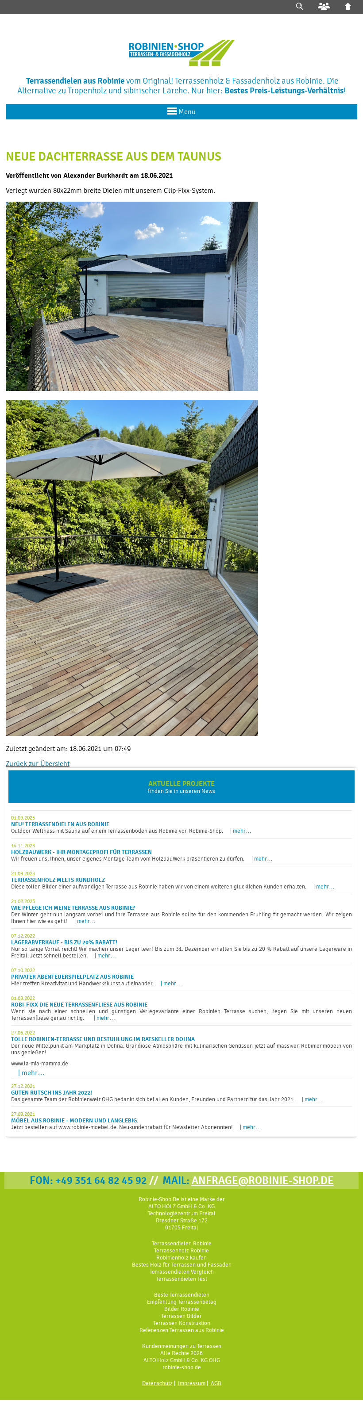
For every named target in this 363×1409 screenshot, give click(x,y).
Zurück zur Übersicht (38, 764)
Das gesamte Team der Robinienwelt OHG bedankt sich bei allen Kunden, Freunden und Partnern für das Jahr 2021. (167, 1093)
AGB (216, 1383)
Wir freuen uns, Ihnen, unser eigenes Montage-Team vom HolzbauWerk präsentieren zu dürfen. (142, 852)
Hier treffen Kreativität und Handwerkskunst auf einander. (96, 977)
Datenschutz (157, 1383)
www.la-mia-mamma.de (39, 1063)
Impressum (191, 1383)
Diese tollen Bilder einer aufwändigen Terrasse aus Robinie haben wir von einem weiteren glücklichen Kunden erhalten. (173, 880)
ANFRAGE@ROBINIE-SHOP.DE (263, 1180)
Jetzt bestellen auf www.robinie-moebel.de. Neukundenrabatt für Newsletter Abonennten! (136, 1120)
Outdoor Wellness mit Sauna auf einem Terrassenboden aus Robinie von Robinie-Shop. (131, 824)
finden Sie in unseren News (181, 786)
